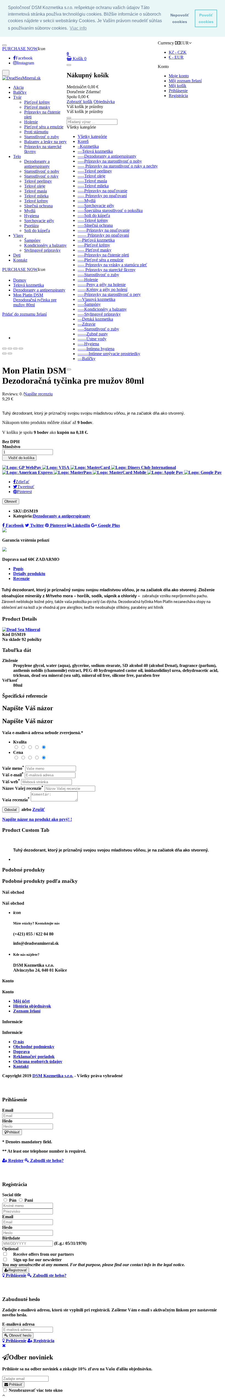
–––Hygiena (88, 343)
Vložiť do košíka (19, 458)
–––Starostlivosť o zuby (98, 274)
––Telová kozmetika (95, 151)
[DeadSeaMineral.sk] (21, 78)
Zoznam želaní (26, 1011)
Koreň (83, 141)
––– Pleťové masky (94, 250)
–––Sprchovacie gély (96, 205)
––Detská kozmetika (95, 319)
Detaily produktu (29, 573)
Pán (13, 1200)
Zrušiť (38, 809)
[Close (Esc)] (4, 348)
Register (15, 1160)
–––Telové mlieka (93, 185)
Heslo (7, 1121)
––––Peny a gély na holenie (102, 284)
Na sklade (11, 639)
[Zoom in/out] (21, 348)
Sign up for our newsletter (93, 1262)
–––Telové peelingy (95, 171)
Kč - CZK (178, 52)
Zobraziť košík (79, 101)
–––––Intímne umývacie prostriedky (109, 353)
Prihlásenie (178, 90)
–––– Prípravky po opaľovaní (103, 235)
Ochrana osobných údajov (37, 1061)
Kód (6, 634)
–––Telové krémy (93, 220)
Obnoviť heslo (19, 1335)
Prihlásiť (13, 1132)
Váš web (11, 781)
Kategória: (23, 516)
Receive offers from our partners (43, 1254)
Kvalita (20, 742)
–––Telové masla (92, 181)
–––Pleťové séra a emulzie (100, 260)
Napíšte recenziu (38, 394)
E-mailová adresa (18, 1324)
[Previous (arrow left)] (4, 353)
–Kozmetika (88, 146)
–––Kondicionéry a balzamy (102, 309)
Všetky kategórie (92, 136)
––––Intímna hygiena (96, 348)
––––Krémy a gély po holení (102, 289)
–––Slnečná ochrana (95, 225)
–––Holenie (88, 279)
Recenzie (21, 578)
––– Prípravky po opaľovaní (102, 195)
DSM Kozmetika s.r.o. (52, 1075)
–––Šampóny (89, 304)
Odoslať (10, 810)
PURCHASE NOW (20, 48)
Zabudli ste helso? (46, 1160)
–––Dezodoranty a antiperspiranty (107, 156)
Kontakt (21, 1066)
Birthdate (11, 1238)
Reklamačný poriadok (34, 1056)
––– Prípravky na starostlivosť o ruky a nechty (118, 166)
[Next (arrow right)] (10, 353)
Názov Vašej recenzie (22, 788)
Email (7, 1110)
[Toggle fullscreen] (15, 348)
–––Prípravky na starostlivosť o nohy (110, 161)
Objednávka (104, 101)
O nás (18, 1041)
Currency (166, 43)
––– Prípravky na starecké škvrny (107, 269)
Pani (28, 1200)
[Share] (10, 348)
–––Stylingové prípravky (99, 314)
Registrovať (18, 1270)
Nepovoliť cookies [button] (179, 18)
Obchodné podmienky (33, 1046)
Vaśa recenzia (16, 799)
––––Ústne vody (92, 338)
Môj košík (177, 85)
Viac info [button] (78, 28)
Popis (18, 568)
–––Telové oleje (91, 176)
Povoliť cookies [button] (206, 18)
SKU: (18, 511)
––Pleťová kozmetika (96, 240)
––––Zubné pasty (93, 334)
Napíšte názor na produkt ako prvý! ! (37, 819)
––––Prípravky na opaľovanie (104, 230)
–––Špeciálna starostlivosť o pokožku (110, 210)
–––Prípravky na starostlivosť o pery (109, 294)
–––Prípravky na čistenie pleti (103, 255)
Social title (11, 1194)
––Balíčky (86, 358)
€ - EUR (176, 57)
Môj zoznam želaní (185, 80)
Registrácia (178, 95)
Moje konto (179, 75)
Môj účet (21, 1001)
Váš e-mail (13, 775)
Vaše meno (13, 768)
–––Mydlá (86, 200)
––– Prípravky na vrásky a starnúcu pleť (112, 264)
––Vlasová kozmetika (96, 299)
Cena (18, 752)
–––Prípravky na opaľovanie (102, 190)
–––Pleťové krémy (94, 245)
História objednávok (32, 1006)
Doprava (21, 1051)
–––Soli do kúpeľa (94, 215)
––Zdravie (86, 324)
